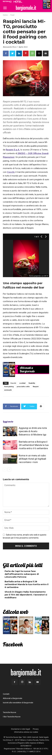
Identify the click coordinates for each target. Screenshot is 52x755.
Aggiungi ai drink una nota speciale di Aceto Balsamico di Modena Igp (33, 431)
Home (5, 15)
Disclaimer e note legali (20, 729)
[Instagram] (22, 682)
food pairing (9, 387)
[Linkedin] (30, 682)
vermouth (8, 390)
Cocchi (10, 172)
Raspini (36, 387)
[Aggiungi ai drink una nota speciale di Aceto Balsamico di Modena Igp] (10, 431)
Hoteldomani (18, 1)
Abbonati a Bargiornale (27, 369)
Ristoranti (7, 1)
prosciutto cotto (23, 387)
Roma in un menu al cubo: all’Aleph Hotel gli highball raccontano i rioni (32, 459)
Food (12, 15)
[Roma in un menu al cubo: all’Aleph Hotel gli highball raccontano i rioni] (10, 459)
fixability (32, 383)
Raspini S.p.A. (13, 149)
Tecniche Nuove (9, 712)
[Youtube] (37, 682)
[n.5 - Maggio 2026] (42, 626)
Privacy (36, 729)
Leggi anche (8, 421)
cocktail (22, 383)
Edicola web (15, 612)
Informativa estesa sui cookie (26, 732)
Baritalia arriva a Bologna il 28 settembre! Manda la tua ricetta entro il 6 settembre (34, 445)
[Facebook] (14, 682)
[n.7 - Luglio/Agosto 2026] (9, 369)
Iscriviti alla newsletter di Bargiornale (18, 703)
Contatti (6, 694)
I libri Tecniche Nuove (11, 717)
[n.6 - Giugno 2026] (26, 626)
